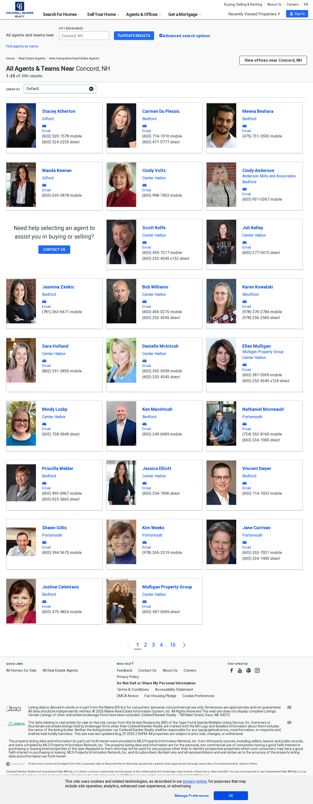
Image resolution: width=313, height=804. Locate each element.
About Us (274, 4)
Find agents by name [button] (22, 46)
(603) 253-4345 (155, 317)
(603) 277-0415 (255, 252)
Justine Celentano (60, 586)
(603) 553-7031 (255, 552)
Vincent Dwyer (256, 468)
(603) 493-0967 (55, 493)
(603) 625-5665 (55, 499)
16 (173, 645)
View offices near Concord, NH (273, 60)
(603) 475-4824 (55, 611)
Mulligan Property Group (167, 586)
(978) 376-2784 (255, 312)
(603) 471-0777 (155, 142)
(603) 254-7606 (155, 493)
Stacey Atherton (58, 111)
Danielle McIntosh (160, 346)
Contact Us (147, 670)
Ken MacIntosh (157, 409)
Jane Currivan (256, 527)
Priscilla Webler (57, 468)
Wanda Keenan (57, 170)
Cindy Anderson (258, 170)
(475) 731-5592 (255, 136)
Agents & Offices (142, 14)
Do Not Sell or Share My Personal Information (156, 683)
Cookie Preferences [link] (198, 696)
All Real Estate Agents (60, 670)
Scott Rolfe (154, 227)
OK (231, 796)
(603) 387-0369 (255, 375)
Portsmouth (252, 417)
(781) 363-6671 (55, 312)
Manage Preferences (192, 795)
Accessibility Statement (174, 689)
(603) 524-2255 (55, 142)
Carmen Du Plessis (160, 111)
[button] (297, 13)
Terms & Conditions (133, 689)
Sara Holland (55, 346)
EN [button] (306, 4)
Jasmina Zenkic (58, 286)
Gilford (48, 119)
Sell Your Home (101, 14)
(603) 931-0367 (255, 199)
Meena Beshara (257, 111)
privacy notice (195, 781)
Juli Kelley (252, 227)
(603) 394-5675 (55, 552)
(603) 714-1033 (255, 493)
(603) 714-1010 (155, 136)
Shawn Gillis (54, 527)
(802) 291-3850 (55, 371)
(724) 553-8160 (255, 434)
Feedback (124, 670)
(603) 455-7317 (155, 252)
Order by (13, 89)
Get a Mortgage (183, 14)
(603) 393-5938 (155, 371)
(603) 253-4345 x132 (160, 258)
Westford (250, 295)
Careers (293, 4)
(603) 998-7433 (155, 195)
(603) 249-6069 (155, 434)
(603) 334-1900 (255, 440)
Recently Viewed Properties (253, 14)
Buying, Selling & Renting (243, 4)
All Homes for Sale (21, 670)
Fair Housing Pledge (160, 696)
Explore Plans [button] (248, 763)
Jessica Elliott (156, 468)
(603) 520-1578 (55, 136)
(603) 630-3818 (55, 195)
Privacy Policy (128, 677)
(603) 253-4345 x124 (260, 381)
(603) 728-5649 (55, 434)
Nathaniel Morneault (263, 409)
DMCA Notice (127, 696)
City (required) (71, 28)
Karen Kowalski (257, 286)
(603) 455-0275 (155, 312)
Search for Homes (60, 14)
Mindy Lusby (54, 409)
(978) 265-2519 (155, 552)
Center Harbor (154, 178)
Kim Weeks (153, 527)
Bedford (149, 119)
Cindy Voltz (154, 170)
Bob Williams (155, 286)
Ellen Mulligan (256, 346)
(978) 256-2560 (255, 317)
